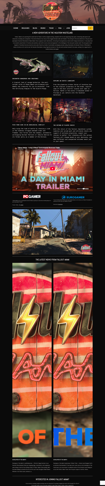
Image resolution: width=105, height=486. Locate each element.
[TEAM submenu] (55, 28)
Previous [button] (14, 232)
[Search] (90, 28)
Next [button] (91, 232)
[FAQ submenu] (63, 28)
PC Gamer (21, 204)
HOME (15, 28)
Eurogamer (60, 204)
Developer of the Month (19, 459)
